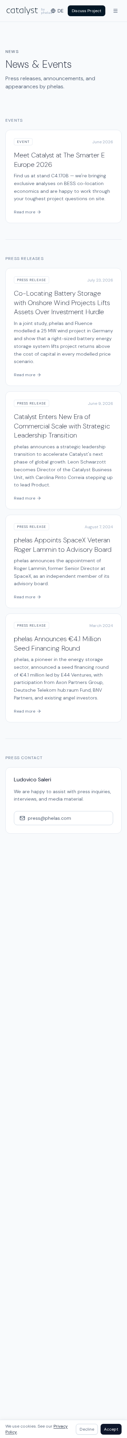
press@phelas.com (49, 818)
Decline (87, 1429)
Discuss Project (86, 10)
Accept (111, 1429)
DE (61, 11)
